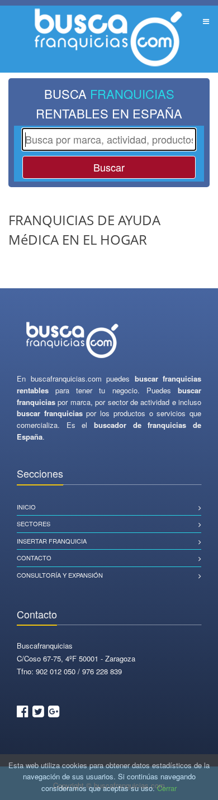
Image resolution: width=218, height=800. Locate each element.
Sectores (33, 523)
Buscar (109, 167)
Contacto (34, 557)
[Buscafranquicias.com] (73, 340)
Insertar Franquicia (52, 540)
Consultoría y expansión (60, 574)
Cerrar (167, 788)
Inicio (26, 506)
